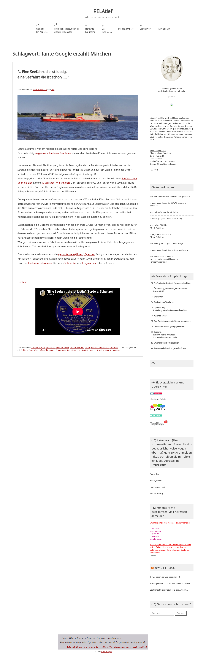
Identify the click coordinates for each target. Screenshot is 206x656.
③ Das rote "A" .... (107, 28)
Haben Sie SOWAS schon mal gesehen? (173, 196)
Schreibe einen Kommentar (108, 350)
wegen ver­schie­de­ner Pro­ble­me (53, 153)
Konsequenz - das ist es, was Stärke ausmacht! (170, 583)
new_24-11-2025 (164, 567)
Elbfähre (24, 350)
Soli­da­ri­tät (70, 263)
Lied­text (22, 282)
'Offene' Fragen (38, 347)
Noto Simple (106, 651)
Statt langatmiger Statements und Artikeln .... (169, 590)
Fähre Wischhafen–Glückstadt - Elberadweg (47, 350)
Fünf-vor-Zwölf (62, 347)
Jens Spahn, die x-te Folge (167, 212)
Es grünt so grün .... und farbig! (169, 243)
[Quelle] (171, 96)
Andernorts (50, 347)
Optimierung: (170, 309)
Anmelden (154, 474)
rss (151, 555)
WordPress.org (156, 493)
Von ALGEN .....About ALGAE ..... (159, 226)
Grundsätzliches (77, 347)
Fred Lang (154, 218)
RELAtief (103, 11)
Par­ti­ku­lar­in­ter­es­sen (40, 263)
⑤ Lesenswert (145, 27)
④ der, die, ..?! (125, 28)
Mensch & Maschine (100, 347)
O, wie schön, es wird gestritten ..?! (165, 577)
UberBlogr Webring (158, 399)
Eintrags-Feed (156, 480)
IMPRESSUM (164, 28)
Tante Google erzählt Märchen (80, 350)
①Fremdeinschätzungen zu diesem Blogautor (66, 28)
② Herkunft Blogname (90, 28)
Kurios (87, 347)
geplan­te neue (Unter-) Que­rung (76, 254)
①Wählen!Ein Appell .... (42, 28)
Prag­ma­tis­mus (90, 263)
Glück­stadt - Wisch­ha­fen (56, 182)
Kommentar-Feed (157, 487)
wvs (52, 89)
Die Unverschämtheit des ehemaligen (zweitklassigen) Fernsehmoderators (164, 259)
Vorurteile (113, 347)
